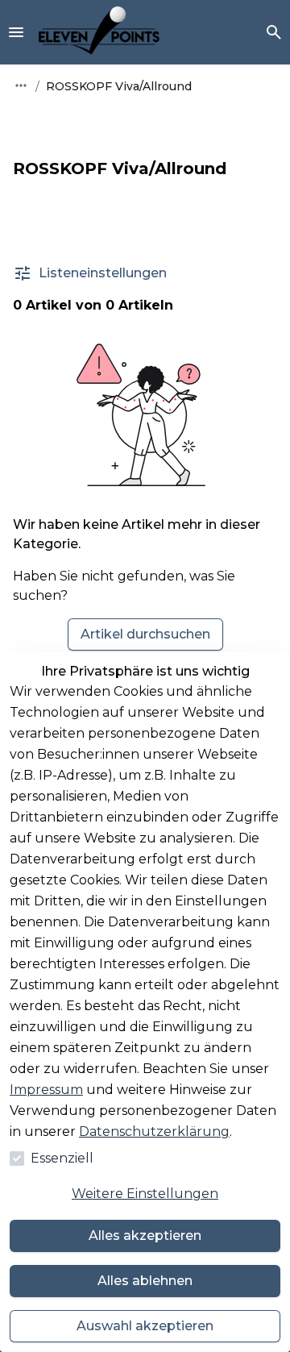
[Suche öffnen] (274, 32)
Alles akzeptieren (145, 1235)
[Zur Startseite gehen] (99, 32)
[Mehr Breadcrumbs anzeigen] (21, 85)
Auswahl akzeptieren (145, 1325)
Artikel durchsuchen (145, 634)
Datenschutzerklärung (154, 1131)
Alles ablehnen (145, 1280)
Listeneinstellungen (103, 273)
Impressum (46, 1089)
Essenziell (62, 1158)
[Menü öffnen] (16, 32)
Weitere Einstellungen (145, 1193)
